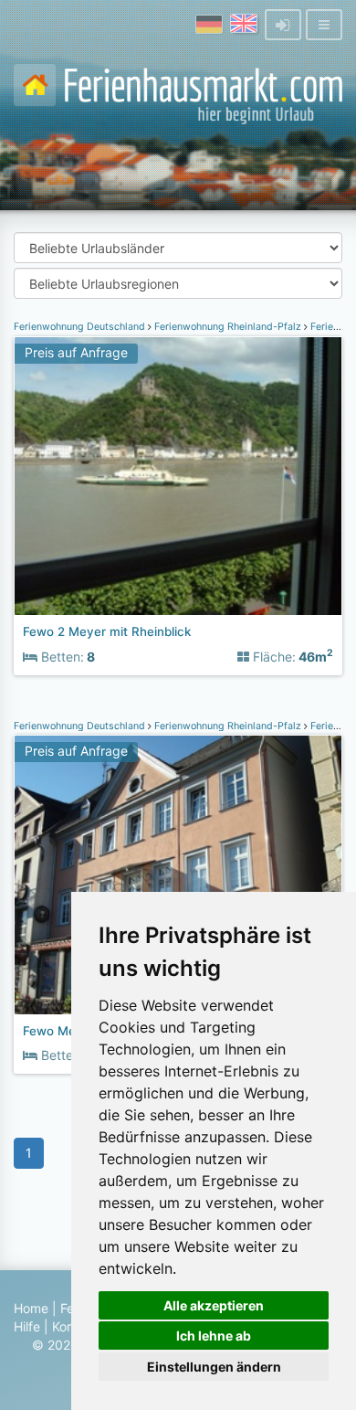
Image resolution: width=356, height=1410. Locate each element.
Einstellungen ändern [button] (214, 1366)
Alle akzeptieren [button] (213, 1305)
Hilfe (27, 1326)
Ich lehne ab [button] (213, 1335)
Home (31, 1308)
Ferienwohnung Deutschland (81, 327)
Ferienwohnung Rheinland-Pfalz (228, 327)
